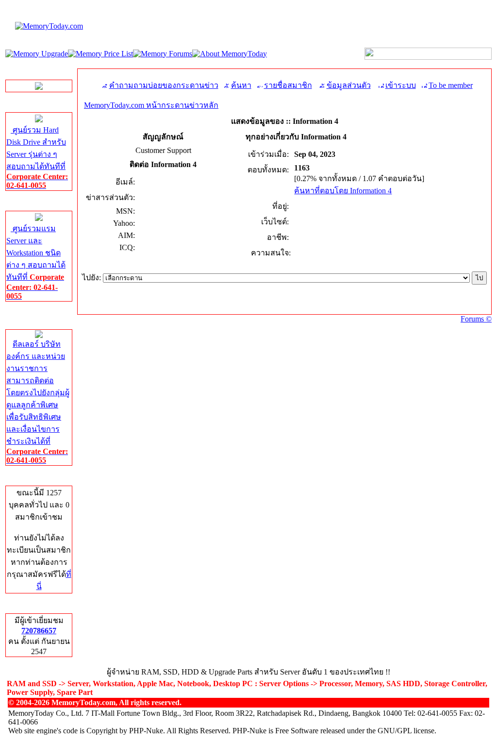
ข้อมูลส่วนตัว (349, 85)
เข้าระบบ (400, 85)
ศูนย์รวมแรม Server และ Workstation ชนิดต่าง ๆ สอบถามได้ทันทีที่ (36, 262)
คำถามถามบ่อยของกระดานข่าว (163, 85)
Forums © (476, 319)
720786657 (38, 630)
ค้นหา (241, 85)
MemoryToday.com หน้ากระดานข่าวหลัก (151, 105)
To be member (451, 85)
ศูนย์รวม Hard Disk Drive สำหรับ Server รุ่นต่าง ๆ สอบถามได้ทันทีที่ (37, 157)
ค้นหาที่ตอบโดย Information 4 (343, 190)
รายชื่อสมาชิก (288, 85)
